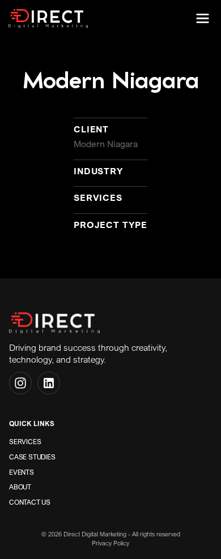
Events (21, 472)
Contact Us (29, 502)
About (20, 487)
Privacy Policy (110, 543)
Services (25, 441)
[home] (48, 18)
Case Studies (32, 457)
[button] (202, 18)
